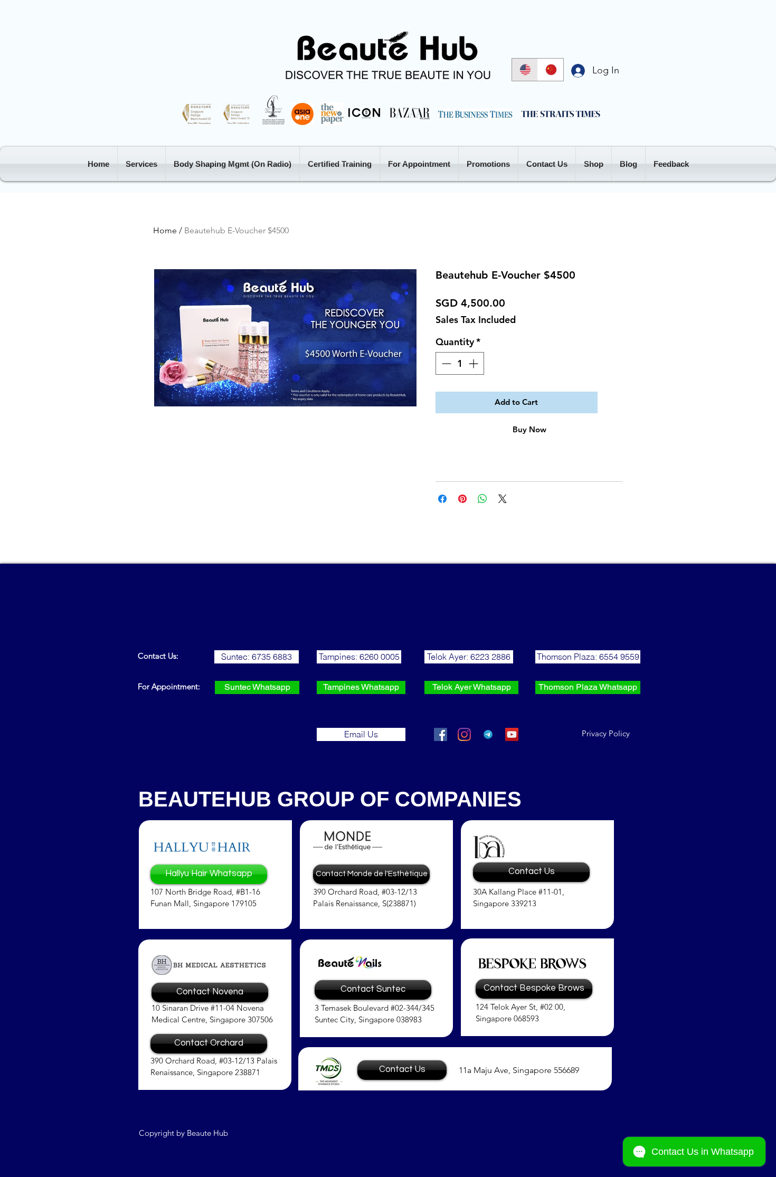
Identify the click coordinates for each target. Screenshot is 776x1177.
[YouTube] (511, 734)
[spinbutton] (459, 363)
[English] (524, 70)
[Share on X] (502, 498)
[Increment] (474, 363)
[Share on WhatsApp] (482, 498)
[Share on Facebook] (442, 498)
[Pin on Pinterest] (462, 498)
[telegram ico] (488, 734)
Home (165, 230)
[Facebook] (440, 734)
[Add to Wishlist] (612, 402)
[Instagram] (464, 734)
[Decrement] (445, 363)
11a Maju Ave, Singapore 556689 (519, 1070)
